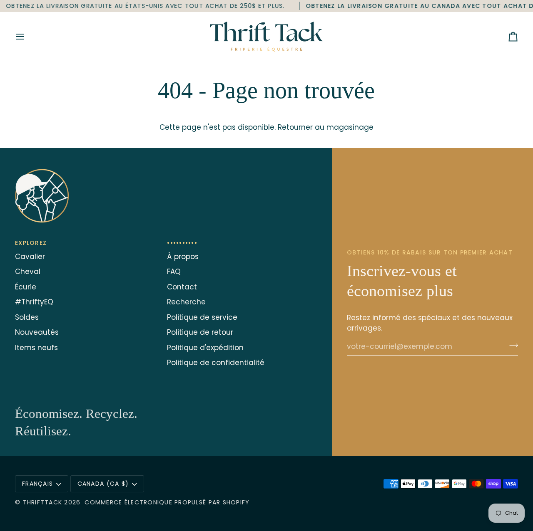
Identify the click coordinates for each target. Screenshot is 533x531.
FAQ (174, 272)
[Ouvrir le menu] (27, 36)
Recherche (186, 302)
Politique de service (202, 317)
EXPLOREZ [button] (31, 243)
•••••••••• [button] (182, 243)
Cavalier (30, 257)
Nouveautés (37, 332)
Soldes (27, 317)
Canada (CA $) (103, 483)
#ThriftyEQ (34, 302)
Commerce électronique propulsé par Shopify (167, 502)
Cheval (27, 272)
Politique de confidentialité (215, 363)
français (37, 483)
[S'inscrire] (511, 345)
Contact (182, 287)
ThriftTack (42, 502)
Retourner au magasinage (326, 127)
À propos (183, 257)
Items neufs (36, 348)
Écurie (25, 287)
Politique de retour (200, 332)
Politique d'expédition (205, 348)
